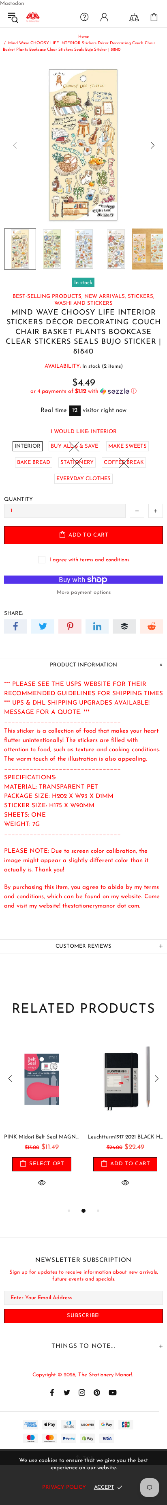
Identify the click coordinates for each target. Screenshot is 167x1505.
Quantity (18, 499)
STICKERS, (141, 296)
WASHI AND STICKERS (83, 303)
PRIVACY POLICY (64, 1487)
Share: (13, 613)
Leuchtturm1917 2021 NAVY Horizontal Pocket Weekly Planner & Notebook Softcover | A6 (49, 1137)
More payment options (84, 592)
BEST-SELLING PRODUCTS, (48, 296)
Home (83, 36)
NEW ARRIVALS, (105, 296)
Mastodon (12, 3)
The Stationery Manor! (33, 17)
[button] (83, 391)
